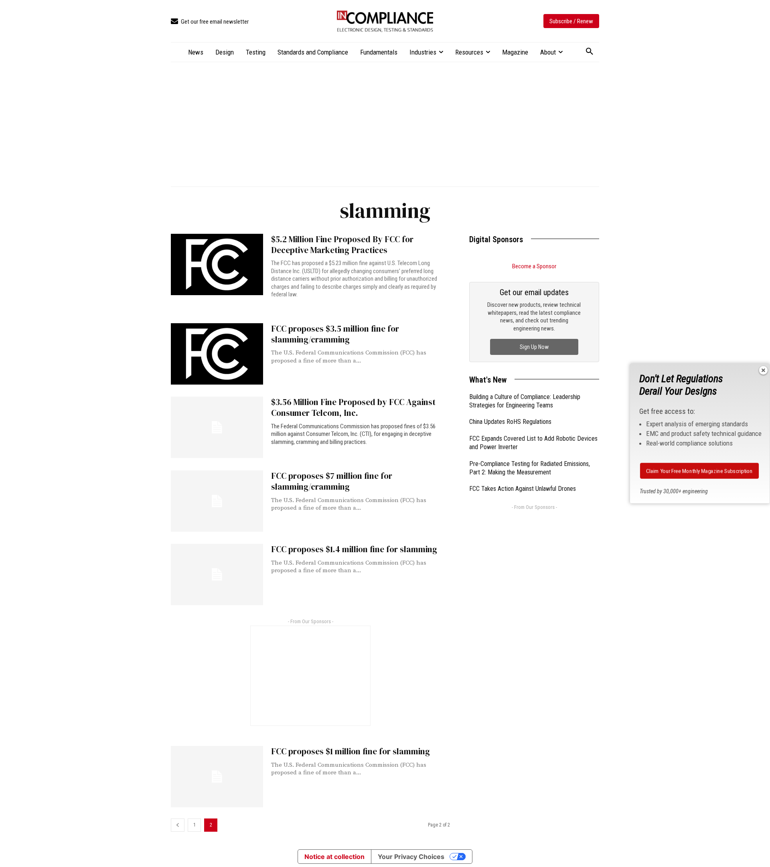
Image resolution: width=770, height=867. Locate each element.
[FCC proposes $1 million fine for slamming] (217, 776)
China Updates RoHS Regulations (510, 421)
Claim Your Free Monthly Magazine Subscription (699, 471)
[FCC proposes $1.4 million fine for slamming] (217, 574)
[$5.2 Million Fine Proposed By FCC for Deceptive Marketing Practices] (217, 264)
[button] (589, 51)
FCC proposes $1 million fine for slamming (350, 751)
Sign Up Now (534, 347)
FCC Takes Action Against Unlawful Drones (522, 488)
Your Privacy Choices (411, 857)
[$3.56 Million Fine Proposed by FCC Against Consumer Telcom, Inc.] (217, 427)
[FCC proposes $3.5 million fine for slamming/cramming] (217, 354)
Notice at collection (334, 857)
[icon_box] (210, 22)
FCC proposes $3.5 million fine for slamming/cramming (335, 334)
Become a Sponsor (534, 266)
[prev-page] (177, 825)
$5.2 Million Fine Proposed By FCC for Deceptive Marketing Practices (342, 244)
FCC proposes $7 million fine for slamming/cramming (331, 481)
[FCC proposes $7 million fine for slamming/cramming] (217, 501)
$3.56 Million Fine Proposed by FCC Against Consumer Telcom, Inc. (353, 407)
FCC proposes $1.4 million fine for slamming (354, 549)
